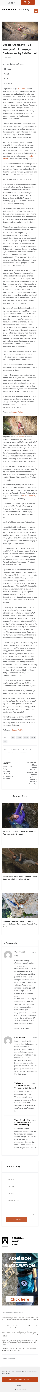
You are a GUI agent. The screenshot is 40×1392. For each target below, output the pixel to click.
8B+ (13, 737)
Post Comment (16, 1219)
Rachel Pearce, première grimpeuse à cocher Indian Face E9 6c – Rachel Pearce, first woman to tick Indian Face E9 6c (20, 1319)
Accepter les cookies (20, 1380)
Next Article (31, 762)
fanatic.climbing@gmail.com (25, 1071)
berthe (26, 737)
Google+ (16, 749)
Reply (34, 952)
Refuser (20, 1386)
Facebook (10, 753)
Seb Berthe (22, 89)
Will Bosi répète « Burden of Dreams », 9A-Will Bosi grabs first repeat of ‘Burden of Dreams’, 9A (32, 774)
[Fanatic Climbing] (15, 10)
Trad (5, 741)
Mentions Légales (20, 1389)
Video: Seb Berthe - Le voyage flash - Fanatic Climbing (22, 1122)
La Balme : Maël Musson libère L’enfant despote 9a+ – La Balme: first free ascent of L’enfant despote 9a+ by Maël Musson (19, 1342)
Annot (19, 737)
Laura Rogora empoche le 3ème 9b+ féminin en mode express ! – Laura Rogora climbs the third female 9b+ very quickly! (20, 1334)
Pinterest (23, 753)
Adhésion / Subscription (27, 2)
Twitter (28, 749)
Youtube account (28, 496)
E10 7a (33, 737)
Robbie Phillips (17, 412)
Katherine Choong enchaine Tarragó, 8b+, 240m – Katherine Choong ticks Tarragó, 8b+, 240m (20, 924)
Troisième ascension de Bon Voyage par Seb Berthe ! (25, 1085)
